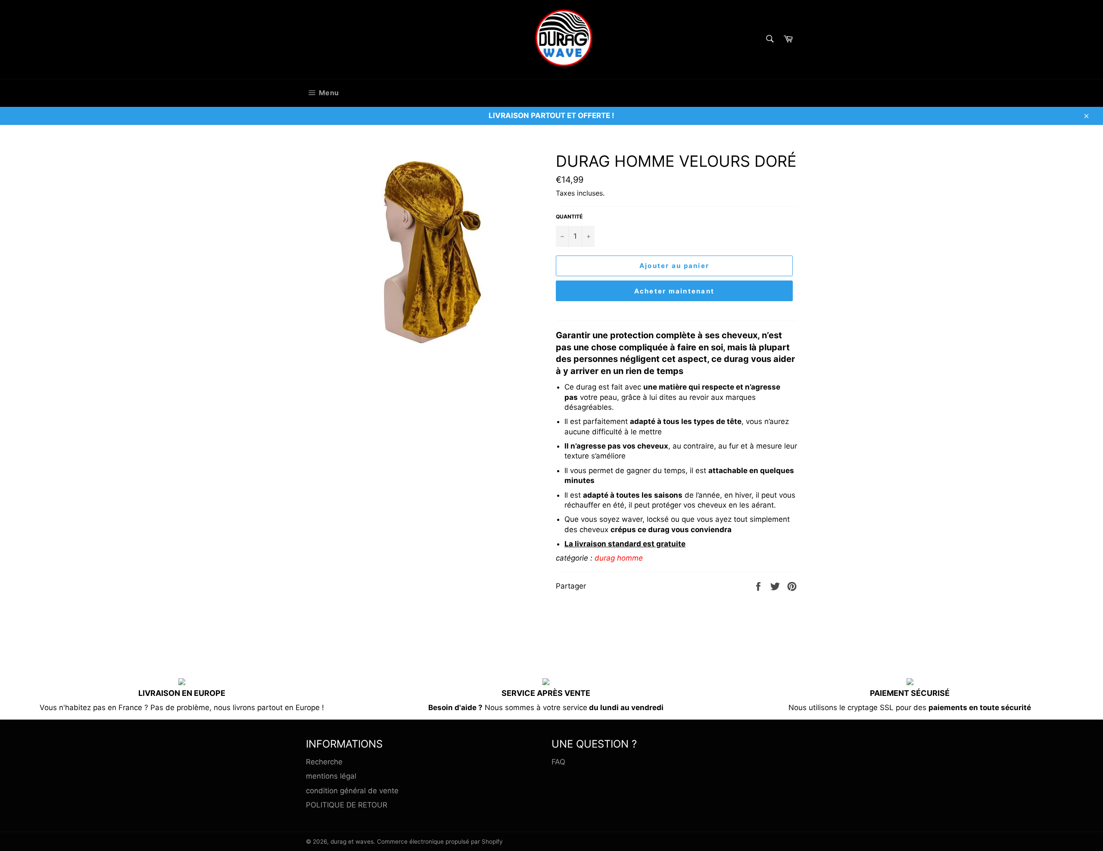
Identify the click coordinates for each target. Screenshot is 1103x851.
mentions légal (331, 776)
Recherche (324, 761)
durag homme (619, 558)
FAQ (558, 761)
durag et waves (352, 841)
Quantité (569, 216)
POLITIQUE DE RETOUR (346, 805)
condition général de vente (352, 790)
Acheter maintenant (674, 291)
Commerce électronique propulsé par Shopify (440, 841)
